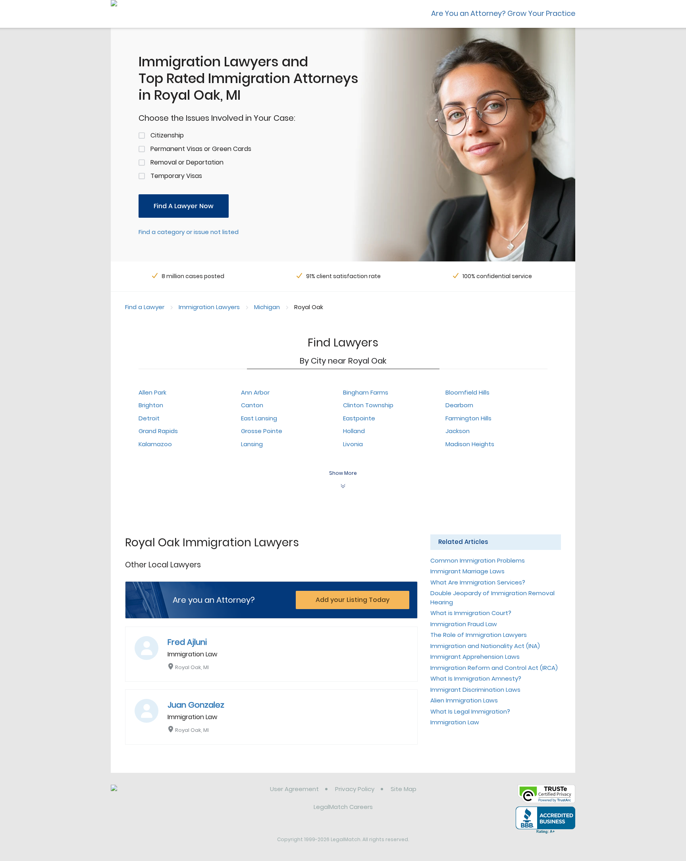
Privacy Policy (354, 789)
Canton (252, 405)
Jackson (457, 431)
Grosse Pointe (261, 431)
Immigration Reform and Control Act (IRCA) (494, 668)
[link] (151, 795)
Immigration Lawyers (209, 307)
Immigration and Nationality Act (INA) (485, 646)
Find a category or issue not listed (189, 232)
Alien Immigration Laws (464, 700)
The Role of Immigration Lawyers (478, 635)
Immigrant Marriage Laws (467, 571)
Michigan (267, 307)
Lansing (252, 444)
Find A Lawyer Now (184, 206)
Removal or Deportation (187, 162)
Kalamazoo (155, 444)
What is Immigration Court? (470, 613)
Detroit (149, 418)
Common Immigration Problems (477, 560)
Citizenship (167, 135)
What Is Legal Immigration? (470, 711)
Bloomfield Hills (467, 392)
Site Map (403, 789)
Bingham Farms (365, 392)
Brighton (151, 405)
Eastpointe (359, 418)
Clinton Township (368, 405)
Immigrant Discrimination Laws (475, 689)
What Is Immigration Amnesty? (475, 678)
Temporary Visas (176, 175)
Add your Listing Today (352, 599)
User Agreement (294, 789)
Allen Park (152, 392)
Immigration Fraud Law (463, 624)
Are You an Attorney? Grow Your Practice (503, 13)
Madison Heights (469, 444)
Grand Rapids (158, 431)
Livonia (353, 444)
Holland (354, 431)
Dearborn (459, 405)
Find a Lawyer (144, 307)
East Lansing (259, 418)
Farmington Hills (468, 418)
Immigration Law (454, 722)
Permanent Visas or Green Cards (200, 148)
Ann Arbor (255, 392)
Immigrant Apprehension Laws (475, 656)
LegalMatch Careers (343, 807)
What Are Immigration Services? (477, 582)
